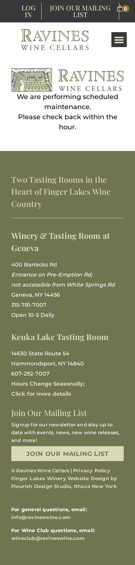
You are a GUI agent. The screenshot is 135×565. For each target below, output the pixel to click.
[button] (119, 39)
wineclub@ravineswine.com (48, 538)
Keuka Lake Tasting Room (60, 336)
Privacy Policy (91, 470)
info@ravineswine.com (40, 517)
